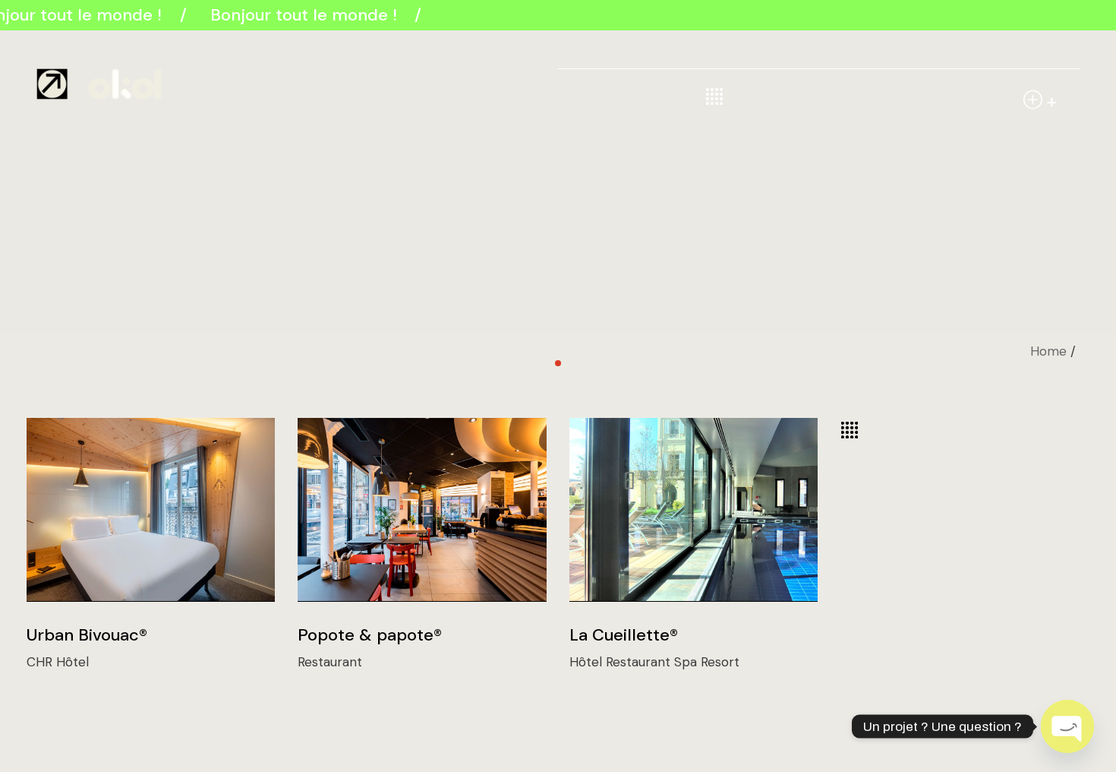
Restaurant (330, 661)
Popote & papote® (370, 635)
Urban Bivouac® (87, 635)
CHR (41, 661)
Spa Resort (706, 661)
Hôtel (72, 661)
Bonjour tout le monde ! (302, 15)
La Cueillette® (623, 635)
